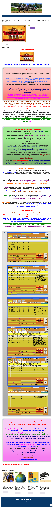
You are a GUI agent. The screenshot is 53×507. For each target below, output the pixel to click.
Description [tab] (6, 44)
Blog (3, 0)
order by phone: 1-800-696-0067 (27, 0)
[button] (24, 26)
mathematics (25, 145)
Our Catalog (7, 0)
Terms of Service (26, 501)
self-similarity (15, 150)
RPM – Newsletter (12, 0)
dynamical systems (12, 146)
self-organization (28, 150)
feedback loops (43, 149)
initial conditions (36, 146)
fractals (22, 150)
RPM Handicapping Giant (26, 499)
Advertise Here (19, 0)
